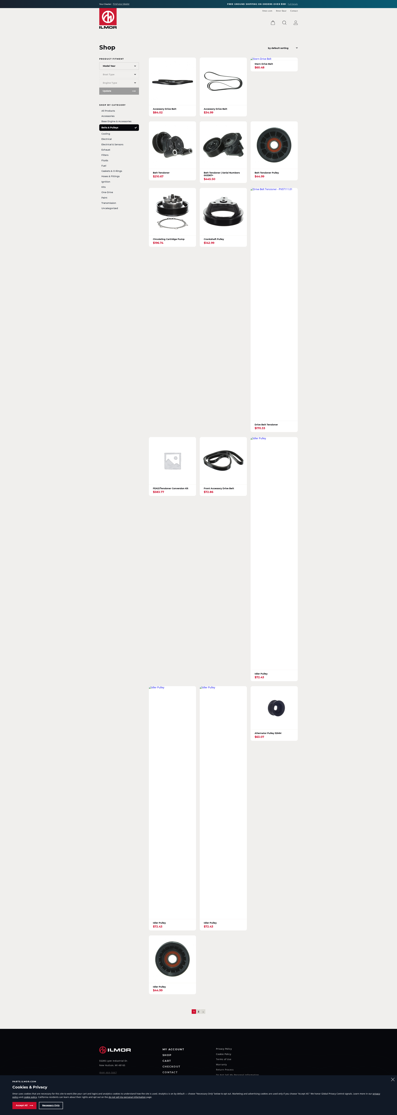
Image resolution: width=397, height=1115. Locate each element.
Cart (167, 1061)
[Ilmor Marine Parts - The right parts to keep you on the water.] (108, 18)
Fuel (103, 165)
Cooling (105, 133)
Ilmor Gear (281, 10)
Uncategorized (109, 208)
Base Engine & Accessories (116, 121)
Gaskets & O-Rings (111, 171)
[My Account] (295, 23)
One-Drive (107, 192)
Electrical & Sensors (112, 144)
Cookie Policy (223, 1054)
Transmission (108, 203)
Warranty (221, 1064)
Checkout (171, 1066)
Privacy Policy (224, 1049)
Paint (104, 197)
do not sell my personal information (127, 1097)
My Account (173, 1049)
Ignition (105, 181)
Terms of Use (224, 1059)
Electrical (106, 139)
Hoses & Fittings (110, 176)
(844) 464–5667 (108, 1073)
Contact (294, 10)
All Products (108, 110)
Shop (167, 1055)
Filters (104, 155)
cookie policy (30, 1097)
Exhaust (105, 149)
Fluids (104, 160)
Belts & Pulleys (109, 127)
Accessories (107, 116)
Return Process (225, 1070)
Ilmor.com (267, 10)
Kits (103, 187)
